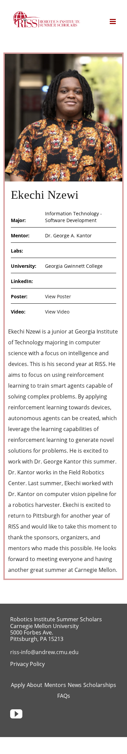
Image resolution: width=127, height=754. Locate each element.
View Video (57, 311)
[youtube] (16, 714)
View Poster (58, 296)
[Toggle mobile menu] (113, 21)
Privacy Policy (27, 664)
